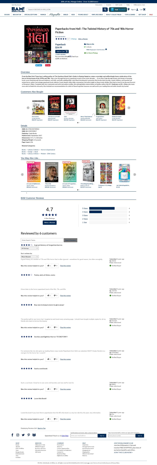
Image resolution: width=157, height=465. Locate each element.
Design (30, 152)
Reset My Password (88, 448)
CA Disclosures (106, 463)
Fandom (18, 457)
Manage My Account (88, 446)
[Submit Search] (105, 9)
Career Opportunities (63, 448)
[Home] (17, 9)
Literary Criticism (33, 150)
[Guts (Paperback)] (70, 105)
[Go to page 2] (79, 122)
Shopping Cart (86, 450)
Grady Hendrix (61, 36)
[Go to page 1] (77, 122)
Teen (17, 450)
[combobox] (68, 10)
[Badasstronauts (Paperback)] (118, 105)
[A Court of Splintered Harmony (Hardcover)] (34, 172)
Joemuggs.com (88, 463)
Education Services (40, 450)
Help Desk (85, 445)
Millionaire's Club (139, 5)
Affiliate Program (40, 446)
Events (108, 5)
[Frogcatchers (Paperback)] (102, 105)
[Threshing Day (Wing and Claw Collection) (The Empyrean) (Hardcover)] (88, 171)
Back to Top (41, 428)
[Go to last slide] (28, 107)
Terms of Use (97, 463)
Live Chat (65, 436)
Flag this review (65, 266)
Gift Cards (118, 5)
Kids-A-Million (20, 448)
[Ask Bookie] (118, 9)
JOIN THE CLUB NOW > (123, 452)
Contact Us (60, 452)
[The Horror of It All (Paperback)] (54, 105)
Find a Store (60, 445)
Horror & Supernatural (48, 150)
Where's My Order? (88, 454)
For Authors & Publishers (64, 450)
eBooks (18, 446)
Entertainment (20, 454)
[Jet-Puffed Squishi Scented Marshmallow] (124, 173)
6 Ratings (74, 39)
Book (36, 152)
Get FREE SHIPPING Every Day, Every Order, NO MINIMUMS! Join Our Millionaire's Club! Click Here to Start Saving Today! (80, 2)
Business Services (40, 448)
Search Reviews (70, 240)
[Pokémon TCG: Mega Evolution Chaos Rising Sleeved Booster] (106, 173)
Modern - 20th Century (48, 154)
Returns (84, 455)
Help (128, 5)
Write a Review (83, 39)
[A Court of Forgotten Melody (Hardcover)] (69, 172)
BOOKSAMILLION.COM (76, 463)
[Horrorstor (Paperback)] (38, 107)
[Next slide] (129, 107)
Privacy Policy (115, 463)
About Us (59, 446)
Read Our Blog (61, 454)
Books (24, 150)
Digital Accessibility (62, 455)
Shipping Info (86, 452)
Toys (17, 455)
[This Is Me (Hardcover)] (51, 172)
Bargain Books (20, 452)
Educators (98, 5)
